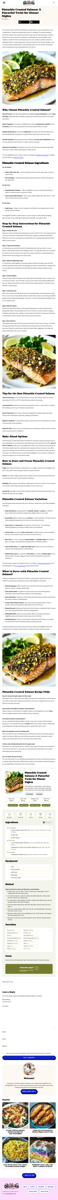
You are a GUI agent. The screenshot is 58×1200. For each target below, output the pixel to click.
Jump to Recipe (25, 22)
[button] (50, 828)
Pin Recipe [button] (39, 794)
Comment (5, 1006)
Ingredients (9, 817)
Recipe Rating (6, 999)
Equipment (20, 817)
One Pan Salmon (18, 157)
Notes (50, 817)
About (25, 1187)
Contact (32, 1187)
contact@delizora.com (10, 1194)
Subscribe (41, 1187)
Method (31, 817)
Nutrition (41, 817)
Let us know (23, 970)
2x (46, 822)
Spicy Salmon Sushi (20, 566)
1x (43, 822)
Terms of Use (44, 1191)
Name (4, 1032)
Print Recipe (35, 22)
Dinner (11, 982)
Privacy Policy (33, 1191)
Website (4, 1046)
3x (49, 822)
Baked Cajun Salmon (42, 155)
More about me (28, 1091)
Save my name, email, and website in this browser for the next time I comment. (28, 1053)
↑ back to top (29, 1175)
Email (4, 1039)
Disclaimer (51, 1187)
